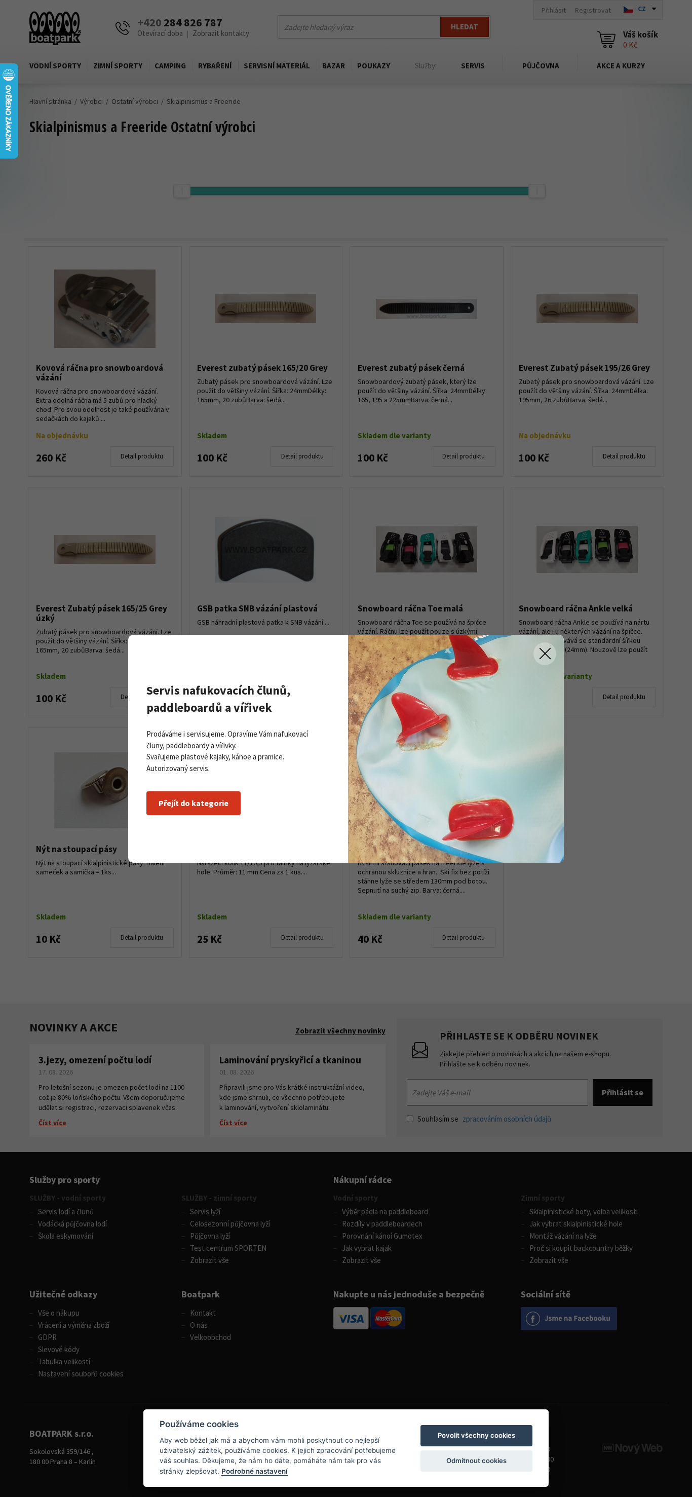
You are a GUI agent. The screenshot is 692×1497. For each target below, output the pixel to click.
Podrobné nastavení (254, 1471)
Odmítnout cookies (476, 1460)
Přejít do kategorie (193, 803)
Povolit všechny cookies (476, 1435)
